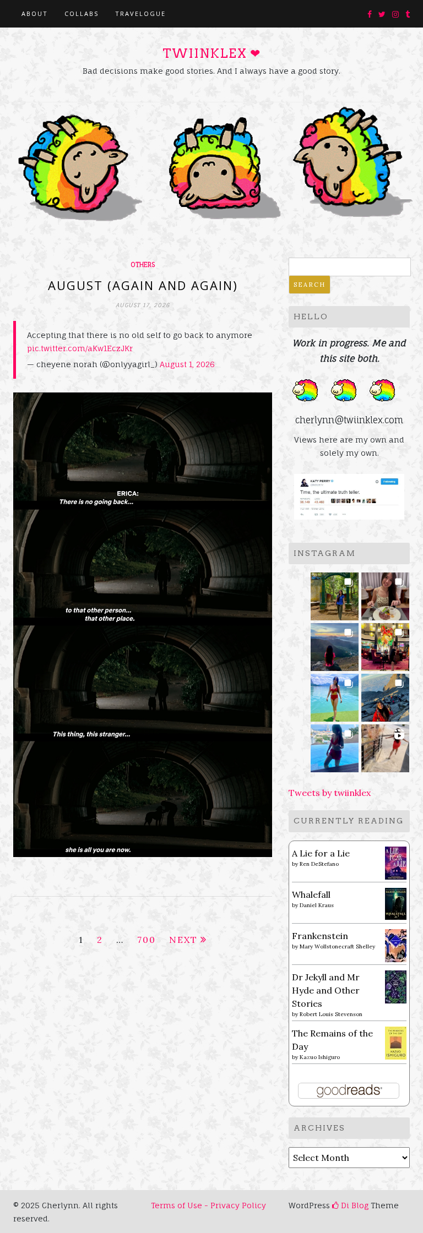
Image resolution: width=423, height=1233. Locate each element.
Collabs (81, 13)
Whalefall (311, 894)
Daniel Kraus (317, 905)
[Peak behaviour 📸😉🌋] (334, 643)
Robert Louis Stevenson (331, 1014)
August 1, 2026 (187, 364)
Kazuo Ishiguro (320, 1057)
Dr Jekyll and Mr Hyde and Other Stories (326, 990)
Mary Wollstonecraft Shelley (337, 946)
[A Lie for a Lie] (395, 862)
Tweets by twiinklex (330, 792)
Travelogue (140, 13)
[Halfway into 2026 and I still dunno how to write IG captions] (385, 643)
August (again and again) (143, 285)
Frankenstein (320, 935)
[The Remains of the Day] (395, 1041)
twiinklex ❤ (211, 53)
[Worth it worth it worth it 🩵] (334, 694)
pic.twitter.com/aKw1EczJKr (80, 348)
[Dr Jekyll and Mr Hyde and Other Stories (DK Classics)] (395, 985)
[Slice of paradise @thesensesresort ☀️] (385, 745)
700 (146, 939)
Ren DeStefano (319, 864)
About (34, 13)
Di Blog (353, 1205)
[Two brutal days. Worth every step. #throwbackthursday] (385, 694)
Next (183, 939)
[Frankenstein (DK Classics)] (395, 944)
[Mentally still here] (334, 745)
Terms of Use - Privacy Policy (208, 1205)
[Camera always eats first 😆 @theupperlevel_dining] (385, 593)
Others (143, 265)
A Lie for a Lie (321, 853)
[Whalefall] (395, 902)
